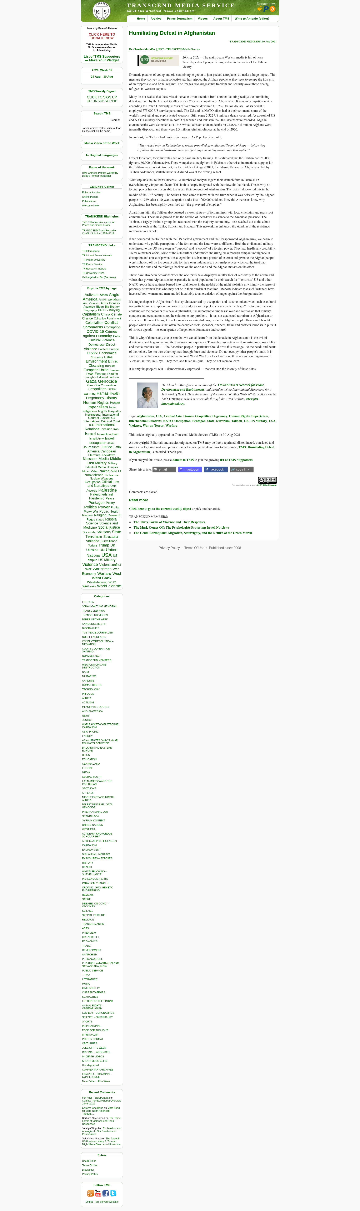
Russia (111, 519)
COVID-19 (95, 331)
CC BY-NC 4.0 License (266, 485)
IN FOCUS (88, 693)
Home (141, 18)
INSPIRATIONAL (91, 1026)
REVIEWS (88, 894)
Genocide (107, 381)
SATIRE (86, 899)
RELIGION (88, 919)
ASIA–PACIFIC (90, 731)
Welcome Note (90, 205)
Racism (87, 515)
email (163, 469)
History (111, 398)
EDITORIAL (88, 602)
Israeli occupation (102, 440)
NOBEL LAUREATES (94, 637)
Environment (96, 361)
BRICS (103, 310)
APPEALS (88, 792)
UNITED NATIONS (92, 824)
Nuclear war (112, 475)
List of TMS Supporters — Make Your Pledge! (102, 58)
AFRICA (86, 698)
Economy (97, 357)
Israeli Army (96, 438)
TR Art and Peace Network (97, 255)
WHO (112, 582)
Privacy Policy (90, 1174)
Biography (90, 310)
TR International (91, 251)
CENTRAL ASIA (91, 763)
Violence (90, 564)
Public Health (109, 511)
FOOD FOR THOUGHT (95, 1030)
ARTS (85, 928)
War (88, 569)
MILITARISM (89, 676)
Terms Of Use (89, 1165)
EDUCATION (89, 759)
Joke (111, 443)
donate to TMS (183, 459)
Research (114, 515)
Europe (110, 365)
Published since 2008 (225, 548)
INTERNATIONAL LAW (95, 811)
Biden (100, 306)
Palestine (107, 490)
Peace (110, 498)
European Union (96, 370)
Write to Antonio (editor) (252, 18)
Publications (89, 201)
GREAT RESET (90, 937)
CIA (159, 416)
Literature (94, 455)
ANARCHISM (89, 954)
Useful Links (89, 1161)
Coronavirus (93, 327)
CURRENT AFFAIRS (93, 992)
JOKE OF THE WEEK (94, 1047)
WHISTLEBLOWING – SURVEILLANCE (94, 873)
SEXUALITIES (90, 996)
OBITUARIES (89, 1043)
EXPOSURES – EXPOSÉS (97, 858)
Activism (92, 295)
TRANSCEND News (93, 610)
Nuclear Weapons (101, 478)
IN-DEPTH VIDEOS (93, 1056)
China (105, 314)
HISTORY (87, 862)
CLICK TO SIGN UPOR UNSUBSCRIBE (102, 99)
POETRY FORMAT (92, 1039)
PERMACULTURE (92, 959)
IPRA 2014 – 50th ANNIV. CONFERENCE (96, 1075)
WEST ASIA (88, 829)
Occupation (92, 482)
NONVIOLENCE (91, 656)
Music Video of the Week (96, 1081)
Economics (107, 353)
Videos (203, 18)
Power (104, 507)
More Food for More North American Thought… (101, 1111)
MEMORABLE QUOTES (95, 706)
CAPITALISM (89, 845)
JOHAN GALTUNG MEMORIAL (99, 606)
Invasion (106, 429)
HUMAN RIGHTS (91, 685)
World (102, 586)
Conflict (111, 322)
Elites (108, 357)
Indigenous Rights (94, 411)
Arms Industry (110, 303)
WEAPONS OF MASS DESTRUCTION (94, 666)
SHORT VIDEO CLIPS (94, 1060)
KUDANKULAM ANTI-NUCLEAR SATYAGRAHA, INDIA (100, 965)
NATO (116, 471)
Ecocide (92, 353)
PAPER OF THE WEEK (95, 619)
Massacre (90, 459)
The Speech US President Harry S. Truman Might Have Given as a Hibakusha (101, 1141)
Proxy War (91, 511)
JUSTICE (87, 720)
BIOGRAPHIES (90, 628)
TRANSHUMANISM (93, 924)
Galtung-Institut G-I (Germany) (99, 277)
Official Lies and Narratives (103, 483)
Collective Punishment (107, 318)
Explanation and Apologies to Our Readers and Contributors (101, 1131)
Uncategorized (90, 1065)
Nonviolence (94, 475)
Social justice (109, 527)
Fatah (90, 373)
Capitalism (91, 314)
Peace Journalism (179, 18)
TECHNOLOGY (91, 689)
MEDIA (86, 772)
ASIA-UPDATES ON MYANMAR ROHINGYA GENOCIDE (100, 742)
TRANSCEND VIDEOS (95, 615)
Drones (188, 416)
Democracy (97, 344)
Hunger (115, 402)
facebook (217, 469)
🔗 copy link (240, 469)
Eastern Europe (108, 349)
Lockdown (108, 455)
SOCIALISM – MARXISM (96, 854)
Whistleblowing (97, 582)
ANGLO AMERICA (92, 711)
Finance (100, 373)
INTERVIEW (89, 932)
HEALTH (87, 867)
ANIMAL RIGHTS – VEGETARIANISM (93, 1007)
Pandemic (96, 498)
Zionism (114, 586)
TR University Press (93, 273)
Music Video (90, 471)
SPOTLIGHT (89, 788)
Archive (156, 18)
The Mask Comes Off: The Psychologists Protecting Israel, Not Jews (181, 527)
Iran (116, 429)
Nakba (104, 471)
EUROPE (87, 768)
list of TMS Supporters (236, 459)
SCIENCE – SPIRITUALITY (97, 1017)
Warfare (104, 573)
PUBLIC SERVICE (92, 970)
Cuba (116, 336)
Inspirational (93, 414)
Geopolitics (97, 389)
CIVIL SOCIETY (91, 988)
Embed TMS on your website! (102, 1201)
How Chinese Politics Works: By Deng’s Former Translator (100, 174)
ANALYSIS (88, 680)
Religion (100, 515)
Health (115, 393)
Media (104, 459)
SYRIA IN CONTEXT (93, 820)
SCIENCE (87, 910)
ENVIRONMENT (91, 849)
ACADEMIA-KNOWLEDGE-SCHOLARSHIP (97, 835)
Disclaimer (88, 1169)
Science (92, 523)
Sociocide (89, 532)
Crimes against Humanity (100, 333)
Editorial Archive (91, 192)
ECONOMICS (90, 941)
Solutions (104, 532)
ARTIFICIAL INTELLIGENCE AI (99, 841)
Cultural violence (102, 340)
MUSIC (86, 983)
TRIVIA (86, 975)
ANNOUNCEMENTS (93, 623)
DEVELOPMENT (91, 950)
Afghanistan (145, 416)
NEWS (86, 715)
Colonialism (94, 322)
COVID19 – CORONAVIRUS (98, 1012)
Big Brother (112, 306)
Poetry (110, 502)
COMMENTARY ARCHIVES (97, 1069)
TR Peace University (93, 259)
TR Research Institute (94, 268)
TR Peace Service (92, 264)
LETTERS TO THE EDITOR (97, 1001)
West (116, 573)
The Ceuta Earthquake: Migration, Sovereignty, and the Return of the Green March (193, 532)
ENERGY (87, 736)
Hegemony (95, 398)
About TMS (221, 18)
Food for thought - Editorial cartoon (102, 375)
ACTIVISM (88, 702)
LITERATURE (90, 979)
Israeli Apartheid (107, 434)
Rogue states (95, 519)
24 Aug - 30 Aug (102, 76)
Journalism (91, 447)
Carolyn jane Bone (92, 1108)
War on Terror (153, 425)
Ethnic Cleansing (103, 363)
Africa (104, 295)
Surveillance (108, 541)
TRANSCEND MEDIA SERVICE (181, 5)
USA (106, 555)
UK (246, 420)
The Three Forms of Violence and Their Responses (101, 1121)
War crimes (102, 569)
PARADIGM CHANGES (95, 883)
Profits (115, 507)
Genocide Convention (101, 385)
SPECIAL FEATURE (93, 915)
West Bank (101, 578)
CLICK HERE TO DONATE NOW (102, 36)
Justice (106, 447)
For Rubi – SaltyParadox (96, 1097)
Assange (89, 306)
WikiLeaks (89, 586)
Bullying (114, 310)
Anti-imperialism (110, 299)
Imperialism (98, 407)
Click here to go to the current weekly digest (160, 508)
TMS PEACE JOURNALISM (97, 632)
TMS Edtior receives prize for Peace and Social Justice (98, 224)
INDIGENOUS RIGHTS (95, 878)
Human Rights (96, 402)
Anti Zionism (91, 303)
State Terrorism (218, 420)
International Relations (145, 420)
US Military (107, 560)
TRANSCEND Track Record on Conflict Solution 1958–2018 (99, 232)
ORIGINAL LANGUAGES (96, 1052)
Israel (90, 433)
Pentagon (97, 503)
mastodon (192, 469)
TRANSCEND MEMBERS (96, 660)
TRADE (86, 945)
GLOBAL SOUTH (91, 776)
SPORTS (87, 1021)
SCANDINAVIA (90, 816)
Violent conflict (110, 564)
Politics (90, 507)
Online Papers (90, 196)
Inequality (114, 411)
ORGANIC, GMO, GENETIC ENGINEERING (97, 889)
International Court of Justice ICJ (103, 416)
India (112, 407)
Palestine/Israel (101, 494)
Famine (115, 370)
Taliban (236, 420)
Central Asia (173, 416)
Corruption (112, 327)
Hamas (103, 393)
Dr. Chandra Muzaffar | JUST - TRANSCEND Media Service (164, 49)
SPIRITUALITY (90, 1034)
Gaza (91, 381)
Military (101, 463)
